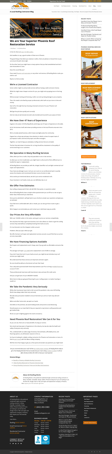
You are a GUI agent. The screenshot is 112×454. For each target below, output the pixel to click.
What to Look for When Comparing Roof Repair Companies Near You (91, 39)
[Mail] (99, 452)
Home (58, 11)
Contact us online (51, 351)
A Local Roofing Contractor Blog (22, 12)
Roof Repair (76, 11)
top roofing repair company (41, 348)
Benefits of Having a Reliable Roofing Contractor (27, 360)
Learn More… (13, 419)
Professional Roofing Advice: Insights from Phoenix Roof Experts (91, 26)
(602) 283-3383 (42, 407)
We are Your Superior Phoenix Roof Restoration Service (32, 42)
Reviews (86, 410)
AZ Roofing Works (22, 48)
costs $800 (27, 251)
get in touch (17, 339)
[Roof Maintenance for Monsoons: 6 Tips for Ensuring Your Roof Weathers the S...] (111, 227)
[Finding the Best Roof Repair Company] (1, 227)
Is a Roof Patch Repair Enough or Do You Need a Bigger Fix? (68, 431)
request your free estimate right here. (34, 383)
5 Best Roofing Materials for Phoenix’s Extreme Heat (28, 363)
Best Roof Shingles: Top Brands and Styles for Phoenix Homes (91, 35)
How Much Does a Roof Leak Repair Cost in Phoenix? (91, 30)
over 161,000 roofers (27, 52)
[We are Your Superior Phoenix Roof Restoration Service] (36, 28)
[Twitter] (91, 452)
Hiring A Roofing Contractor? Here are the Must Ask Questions (31, 365)
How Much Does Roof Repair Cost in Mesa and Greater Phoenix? (91, 22)
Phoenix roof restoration (24, 73)
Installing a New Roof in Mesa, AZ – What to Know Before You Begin (68, 436)
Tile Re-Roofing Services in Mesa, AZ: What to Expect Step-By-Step (68, 426)
